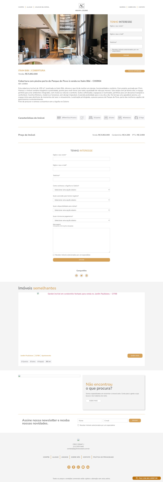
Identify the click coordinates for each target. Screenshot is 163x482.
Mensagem (63, 225)
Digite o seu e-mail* (117, 34)
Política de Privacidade (103, 457)
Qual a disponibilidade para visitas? (65, 206)
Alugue (29, 7)
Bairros (122, 7)
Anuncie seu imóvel (42, 7)
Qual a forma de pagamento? (63, 216)
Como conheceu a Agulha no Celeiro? (66, 185)
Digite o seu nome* (116, 26)
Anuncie (64, 457)
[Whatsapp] (78, 467)
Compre (21, 7)
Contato (142, 7)
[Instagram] (69, 467)
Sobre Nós (132, 7)
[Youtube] (83, 467)
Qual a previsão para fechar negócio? (66, 196)
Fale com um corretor (148, 478)
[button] (76, 275)
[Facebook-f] (73, 467)
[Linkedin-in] (87, 467)
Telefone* (113, 42)
